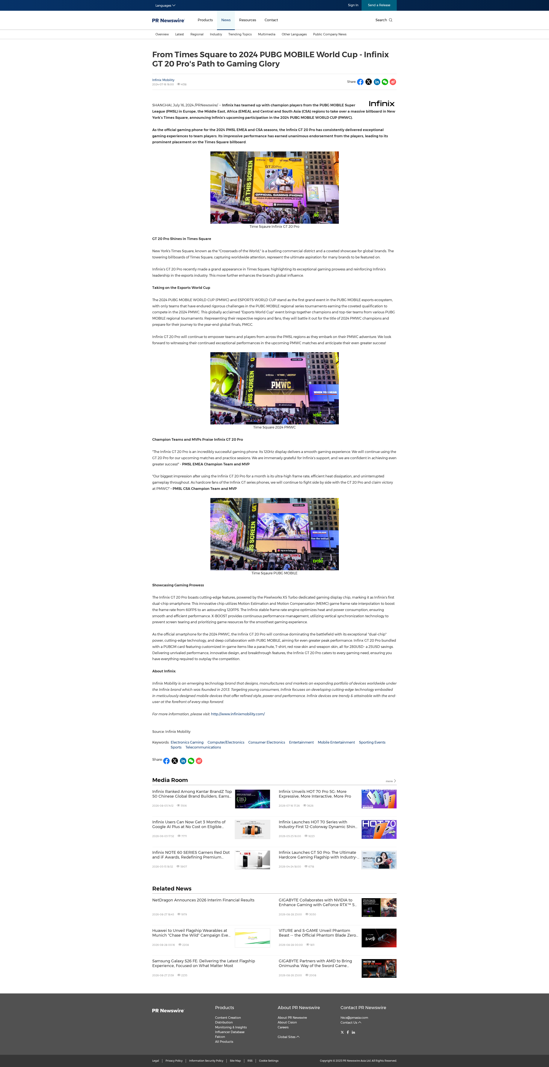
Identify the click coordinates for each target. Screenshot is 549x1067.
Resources (247, 20)
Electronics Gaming (187, 742)
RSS (249, 1060)
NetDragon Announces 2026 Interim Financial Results (203, 900)
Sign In (353, 5)
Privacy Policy (174, 1060)
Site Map (235, 1060)
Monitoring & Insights (231, 1027)
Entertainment (301, 742)
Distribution (224, 1022)
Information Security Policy (206, 1060)
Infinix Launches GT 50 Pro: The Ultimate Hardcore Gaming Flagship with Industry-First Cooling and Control (318, 855)
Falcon (220, 1037)
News (226, 20)
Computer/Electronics (226, 742)
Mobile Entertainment (336, 742)
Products (205, 20)
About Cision (287, 1022)
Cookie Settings (269, 1060)
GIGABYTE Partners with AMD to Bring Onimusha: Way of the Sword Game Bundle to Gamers (315, 963)
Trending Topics (240, 34)
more (389, 781)
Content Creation (228, 1018)
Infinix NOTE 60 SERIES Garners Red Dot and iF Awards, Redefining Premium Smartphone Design (191, 855)
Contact (271, 20)
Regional (197, 34)
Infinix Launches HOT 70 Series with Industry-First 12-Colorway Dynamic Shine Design (318, 824)
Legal (155, 1060)
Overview (162, 34)
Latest (179, 34)
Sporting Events (372, 742)
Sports (176, 747)
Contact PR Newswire (363, 1007)
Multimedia (266, 34)
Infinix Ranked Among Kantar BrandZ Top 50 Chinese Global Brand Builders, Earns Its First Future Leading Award (192, 794)
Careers (283, 1027)
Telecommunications (203, 747)
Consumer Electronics (266, 742)
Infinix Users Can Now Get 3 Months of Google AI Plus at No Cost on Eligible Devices (188, 824)
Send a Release (379, 5)
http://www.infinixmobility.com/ (238, 714)
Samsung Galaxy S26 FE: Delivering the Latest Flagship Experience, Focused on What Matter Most (203, 963)
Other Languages (294, 34)
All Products (224, 1042)
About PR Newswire (299, 1007)
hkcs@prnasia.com (354, 1018)
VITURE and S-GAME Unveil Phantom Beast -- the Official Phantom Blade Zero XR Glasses (317, 933)
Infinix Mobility (163, 80)
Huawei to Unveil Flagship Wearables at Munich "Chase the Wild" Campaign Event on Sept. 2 (192, 933)
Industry (216, 34)
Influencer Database (229, 1032)
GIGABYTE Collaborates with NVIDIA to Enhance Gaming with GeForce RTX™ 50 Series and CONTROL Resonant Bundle (318, 902)
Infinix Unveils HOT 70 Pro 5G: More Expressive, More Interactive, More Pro (315, 794)
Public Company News (329, 34)
